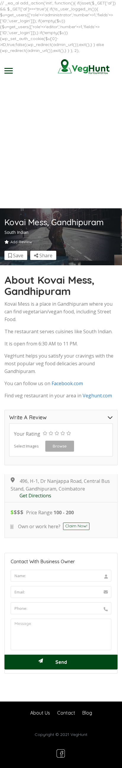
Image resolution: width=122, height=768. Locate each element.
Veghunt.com (97, 395)
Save (17, 255)
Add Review (21, 241)
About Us (40, 713)
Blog (87, 713)
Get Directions (35, 496)
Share (45, 255)
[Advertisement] (61, 144)
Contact (66, 713)
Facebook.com (67, 383)
